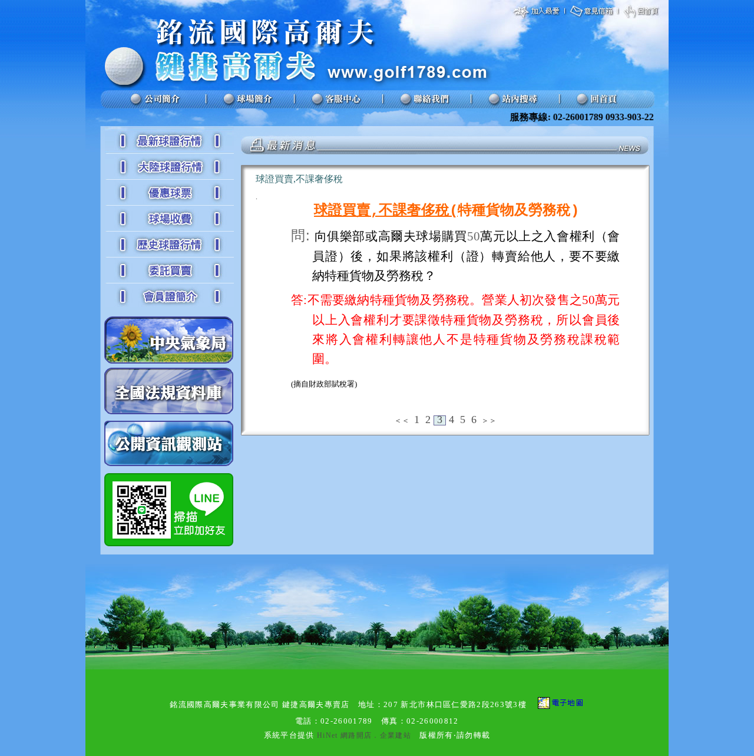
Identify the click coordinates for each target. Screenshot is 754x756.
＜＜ (401, 420)
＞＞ (489, 420)
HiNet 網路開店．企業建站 (364, 735)
